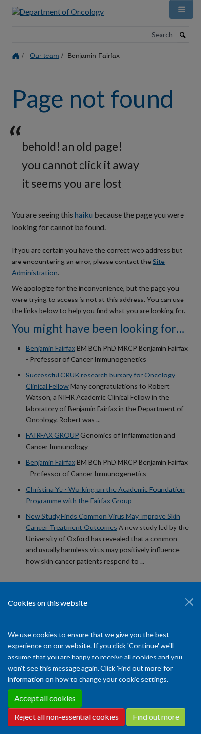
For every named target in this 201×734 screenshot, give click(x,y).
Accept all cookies (45, 698)
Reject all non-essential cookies (66, 716)
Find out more (156, 716)
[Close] (189, 602)
